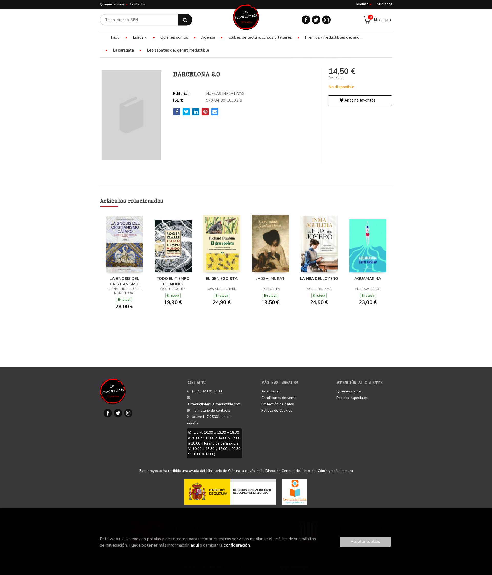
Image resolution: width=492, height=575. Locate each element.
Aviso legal (270, 391)
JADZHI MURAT (270, 278)
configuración (237, 545)
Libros (139, 37)
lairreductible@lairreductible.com (214, 404)
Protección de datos (277, 404)
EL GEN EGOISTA (222, 278)
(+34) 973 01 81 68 (207, 391)
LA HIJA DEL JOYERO (319, 278)
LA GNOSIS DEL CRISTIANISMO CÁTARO (124, 281)
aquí (195, 545)
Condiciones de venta (278, 397)
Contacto (137, 4)
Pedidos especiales (352, 397)
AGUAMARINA (367, 278)
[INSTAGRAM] (326, 20)
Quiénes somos (112, 4)
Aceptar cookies (365, 541)
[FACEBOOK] (306, 20)
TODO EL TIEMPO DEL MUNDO (173, 281)
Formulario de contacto (211, 410)
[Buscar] (185, 20)
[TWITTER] (316, 20)
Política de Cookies (276, 410)
